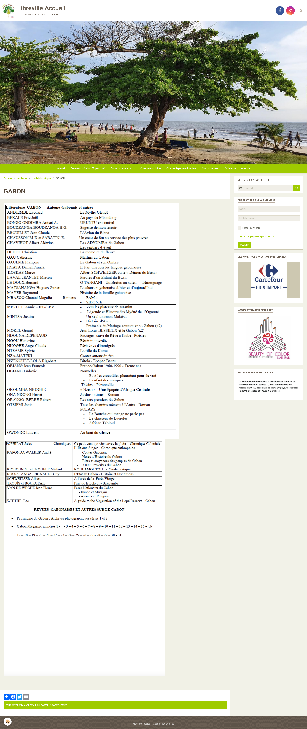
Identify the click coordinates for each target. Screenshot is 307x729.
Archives (22, 178)
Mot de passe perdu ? (264, 236)
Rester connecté (251, 228)
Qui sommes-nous (121, 168)
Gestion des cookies (163, 723)
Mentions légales (141, 723)
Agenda (245, 168)
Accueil (61, 168)
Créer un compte (245, 236)
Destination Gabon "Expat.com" (88, 168)
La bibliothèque (42, 178)
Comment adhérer (150, 168)
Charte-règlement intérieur (181, 168)
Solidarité (230, 168)
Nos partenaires (211, 168)
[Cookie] (8, 722)
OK (296, 188)
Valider (244, 244)
